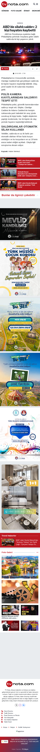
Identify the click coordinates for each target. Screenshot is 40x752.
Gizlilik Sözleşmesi (24, 727)
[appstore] (20, 732)
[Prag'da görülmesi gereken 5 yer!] (20, 567)
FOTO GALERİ (16, 11)
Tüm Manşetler (9, 717)
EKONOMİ (36, 11)
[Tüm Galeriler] (37, 552)
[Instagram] (20, 705)
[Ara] (34, 4)
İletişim (12, 727)
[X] (16, 705)
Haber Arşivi (8, 722)
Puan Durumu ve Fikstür (12, 715)
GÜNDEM (5, 11)
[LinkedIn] (23, 705)
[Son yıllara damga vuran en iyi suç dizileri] (20, 591)
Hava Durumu (8, 711)
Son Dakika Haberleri (10, 720)
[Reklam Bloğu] (20, 224)
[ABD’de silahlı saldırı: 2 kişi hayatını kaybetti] (20, 54)
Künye (5, 727)
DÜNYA (20, 23)
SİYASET (27, 11)
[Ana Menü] (37, 4)
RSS (5, 741)
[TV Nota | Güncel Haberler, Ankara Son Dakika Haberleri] (15, 4)
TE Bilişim (25, 749)
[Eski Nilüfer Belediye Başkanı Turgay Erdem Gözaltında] (29, 626)
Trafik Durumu (8, 713)
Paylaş (6, 68)
